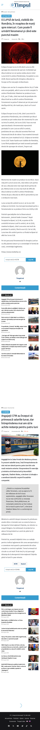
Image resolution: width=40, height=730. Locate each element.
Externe (32, 718)
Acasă (5, 12)
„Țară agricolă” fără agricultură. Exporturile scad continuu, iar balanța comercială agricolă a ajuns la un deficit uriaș (14, 337)
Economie (12, 721)
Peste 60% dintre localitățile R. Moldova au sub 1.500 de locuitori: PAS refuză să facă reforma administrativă (13, 310)
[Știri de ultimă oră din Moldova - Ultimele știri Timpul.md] (20, 4)
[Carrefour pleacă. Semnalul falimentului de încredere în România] (33, 356)
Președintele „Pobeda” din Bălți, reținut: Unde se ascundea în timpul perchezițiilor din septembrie (14, 328)
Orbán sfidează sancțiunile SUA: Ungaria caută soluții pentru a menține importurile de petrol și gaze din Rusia (14, 346)
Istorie (27, 718)
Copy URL (30, 259)
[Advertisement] (20, 382)
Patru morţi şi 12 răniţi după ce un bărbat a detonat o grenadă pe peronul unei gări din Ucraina (13, 319)
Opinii (21, 718)
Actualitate (11, 12)
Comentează (20, 288)
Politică (15, 718)
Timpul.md (6, 39)
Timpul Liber (21, 721)
